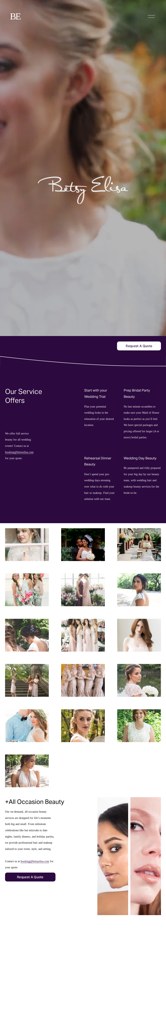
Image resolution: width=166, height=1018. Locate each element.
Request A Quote (139, 346)
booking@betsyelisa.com (19, 452)
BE (15, 16)
